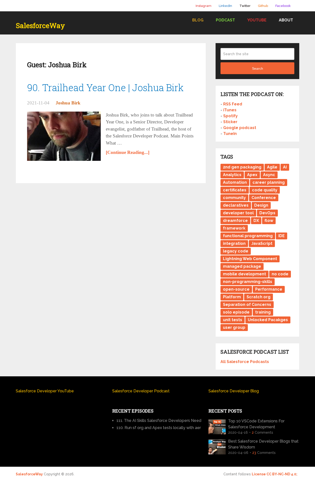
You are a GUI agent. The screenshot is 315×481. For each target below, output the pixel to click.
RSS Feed (232, 104)
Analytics (232, 174)
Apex (252, 174)
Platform (232, 297)
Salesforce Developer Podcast (141, 391)
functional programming (248, 235)
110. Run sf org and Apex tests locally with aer (158, 427)
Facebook (283, 6)
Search (257, 68)
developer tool (238, 213)
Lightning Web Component (250, 258)
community (234, 197)
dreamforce (235, 220)
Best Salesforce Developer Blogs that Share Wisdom (263, 444)
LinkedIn (225, 6)
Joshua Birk (68, 102)
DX (256, 220)
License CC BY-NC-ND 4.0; (274, 474)
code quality (264, 190)
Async (269, 174)
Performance (268, 289)
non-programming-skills (247, 281)
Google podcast (239, 127)
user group (234, 327)
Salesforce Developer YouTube (45, 391)
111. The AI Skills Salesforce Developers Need (158, 420)
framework (234, 228)
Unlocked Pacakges (268, 319)
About (286, 20)
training (263, 312)
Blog (198, 20)
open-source (236, 289)
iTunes (229, 110)
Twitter (245, 6)
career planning (268, 182)
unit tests (232, 319)
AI (285, 167)
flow (269, 220)
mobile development (244, 274)
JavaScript (261, 243)
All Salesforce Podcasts (244, 361)
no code (280, 274)
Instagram (203, 6)
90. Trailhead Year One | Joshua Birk (105, 87)
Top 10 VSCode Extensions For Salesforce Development (256, 424)
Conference (264, 197)
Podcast (225, 20)
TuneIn (230, 133)
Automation (235, 182)
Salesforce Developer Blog (233, 391)
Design (261, 205)
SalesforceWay (40, 25)
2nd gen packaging (242, 167)
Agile (272, 167)
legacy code (235, 251)
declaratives (236, 205)
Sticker (230, 121)
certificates (234, 190)
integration (234, 243)
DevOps (267, 213)
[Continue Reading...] (127, 152)
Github (263, 6)
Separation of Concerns (247, 304)
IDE (281, 235)
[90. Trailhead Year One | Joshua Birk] (64, 136)
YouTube (257, 20)
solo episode (236, 312)
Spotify (230, 116)
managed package (242, 266)
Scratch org (258, 297)
